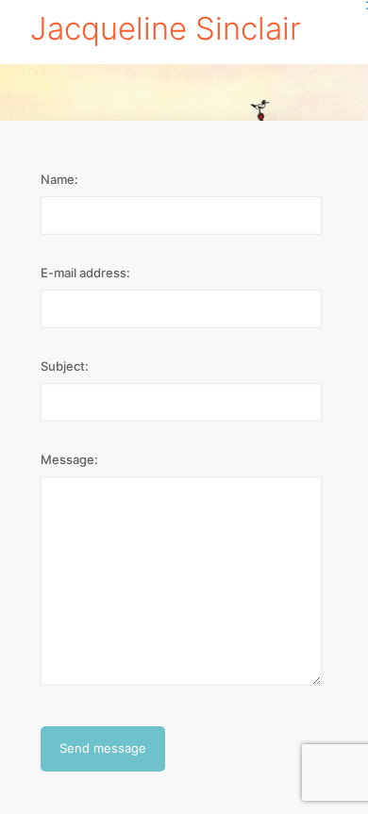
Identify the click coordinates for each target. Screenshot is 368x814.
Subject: (65, 366)
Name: (59, 179)
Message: (69, 459)
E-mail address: (85, 272)
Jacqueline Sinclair (165, 28)
